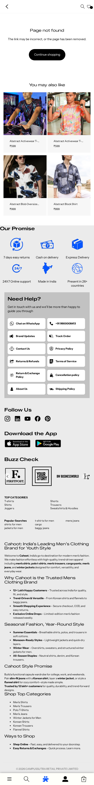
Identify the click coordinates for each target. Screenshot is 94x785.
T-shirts (9, 501)
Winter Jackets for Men (27, 717)
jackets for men (13, 528)
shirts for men (12, 524)
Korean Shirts (21, 721)
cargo (38, 524)
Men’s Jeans (20, 714)
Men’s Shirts (20, 702)
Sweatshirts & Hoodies (64, 508)
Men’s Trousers (22, 706)
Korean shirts (61, 598)
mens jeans (72, 520)
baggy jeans (42, 528)
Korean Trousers (23, 725)
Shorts (54, 501)
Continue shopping (47, 54)
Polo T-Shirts (21, 710)
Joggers (9, 508)
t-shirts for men (44, 520)
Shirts (8, 504)
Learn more (73, 748)
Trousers (55, 504)
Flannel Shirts (21, 729)
